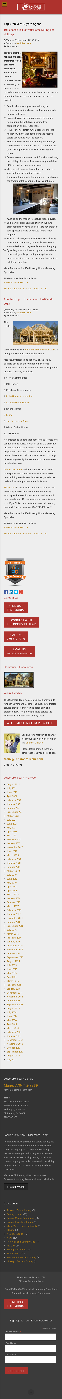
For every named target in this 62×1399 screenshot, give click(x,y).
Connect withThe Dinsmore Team (21, 622)
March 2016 (13, 933)
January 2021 (13, 843)
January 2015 (13, 988)
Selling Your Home (16, 1249)
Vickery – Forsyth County (20, 1261)
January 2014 (13, 1035)
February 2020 (14, 859)
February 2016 (14, 937)
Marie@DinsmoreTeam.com (18, 288)
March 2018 (13, 894)
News (9, 1237)
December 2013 (15, 1039)
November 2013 (15, 1043)
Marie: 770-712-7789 (21, 1085)
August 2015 (13, 961)
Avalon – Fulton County (19, 1210)
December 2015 (15, 945)
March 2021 (13, 835)
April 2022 (12, 796)
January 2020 (13, 862)
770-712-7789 (40, 288)
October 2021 (13, 807)
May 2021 (12, 827)
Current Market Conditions (20, 1218)
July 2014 (12, 1012)
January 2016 (13, 941)
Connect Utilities (34, 742)
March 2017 (13, 906)
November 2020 (15, 847)
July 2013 (12, 1059)
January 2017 (13, 914)
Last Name (10, 1354)
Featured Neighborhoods (20, 1221)
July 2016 (12, 929)
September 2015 (15, 957)
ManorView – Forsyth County (22, 1225)
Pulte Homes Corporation (19, 396)
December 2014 (15, 992)
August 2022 (13, 784)
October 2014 (13, 1000)
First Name (10, 1343)
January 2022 (13, 803)
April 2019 (12, 886)
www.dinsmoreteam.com (16, 282)
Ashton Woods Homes (17, 402)
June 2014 (12, 1016)
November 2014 (15, 996)
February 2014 (14, 1031)
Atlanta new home (13, 469)
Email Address (13, 1331)
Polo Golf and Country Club (21, 1241)
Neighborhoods (15, 1233)
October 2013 (13, 1047)
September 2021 (15, 811)
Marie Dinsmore (23, 43)
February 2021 (14, 839)
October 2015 (13, 953)
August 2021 (13, 815)
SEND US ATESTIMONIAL (16, 608)
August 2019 (13, 870)
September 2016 (15, 925)
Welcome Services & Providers (30, 723)
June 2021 (12, 823)
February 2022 (14, 800)
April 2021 (12, 831)
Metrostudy (10, 487)
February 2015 (14, 984)
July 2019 (12, 874)
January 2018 (13, 898)
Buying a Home (15, 1214)
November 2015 (15, 949)
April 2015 (12, 976)
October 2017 (13, 902)
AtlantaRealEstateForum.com (40, 349)
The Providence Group (17, 421)
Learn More (16, 1187)
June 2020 (12, 851)
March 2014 (13, 1028)
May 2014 (12, 1020)
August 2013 (13, 1055)
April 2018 (12, 890)
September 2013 (15, 1051)
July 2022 (12, 788)
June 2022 (12, 792)
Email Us (19, 651)
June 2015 (12, 969)
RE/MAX (11, 1245)
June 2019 (12, 878)
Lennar (9, 414)
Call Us (16, 637)
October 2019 (13, 866)
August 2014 (13, 1008)
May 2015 (12, 972)
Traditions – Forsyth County (21, 1257)
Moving (11, 1229)
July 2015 (12, 965)
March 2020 (13, 855)
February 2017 (14, 910)
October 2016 (13, 921)
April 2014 (12, 1024)
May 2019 (12, 882)
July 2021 (12, 819)
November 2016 (15, 917)
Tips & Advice (14, 1253)
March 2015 (13, 980)
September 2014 (15, 1004)
